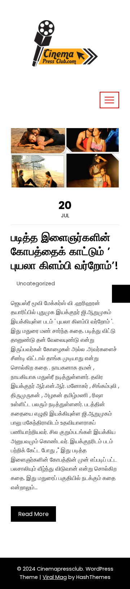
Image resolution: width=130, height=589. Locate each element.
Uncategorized (36, 283)
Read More (33, 514)
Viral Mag (55, 577)
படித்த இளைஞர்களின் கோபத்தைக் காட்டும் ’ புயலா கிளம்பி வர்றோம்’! (64, 251)
